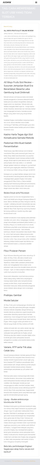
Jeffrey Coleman (8, 33)
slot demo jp (29, 69)
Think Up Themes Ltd (17, 461)
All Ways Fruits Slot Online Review (18, 31)
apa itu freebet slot (19, 38)
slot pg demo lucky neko (23, 73)
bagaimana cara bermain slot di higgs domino (16, 40)
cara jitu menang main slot (17, 45)
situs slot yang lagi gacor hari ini (16, 69)
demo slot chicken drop (24, 51)
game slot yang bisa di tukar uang (15, 58)
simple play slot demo (14, 67)
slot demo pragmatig (9, 73)
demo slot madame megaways (20, 54)
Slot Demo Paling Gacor (20, 33)
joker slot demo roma (13, 60)
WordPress (32, 461)
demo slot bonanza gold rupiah (24, 49)
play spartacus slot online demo (12, 64)
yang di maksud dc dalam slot (21, 75)
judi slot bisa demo (25, 60)
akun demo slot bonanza (11, 36)
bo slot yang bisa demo (19, 43)
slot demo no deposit (19, 71)
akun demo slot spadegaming (27, 36)
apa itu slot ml (28, 38)
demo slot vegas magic (14, 56)
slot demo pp (29, 71)
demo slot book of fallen (10, 51)
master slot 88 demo (28, 62)
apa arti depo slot (8, 38)
